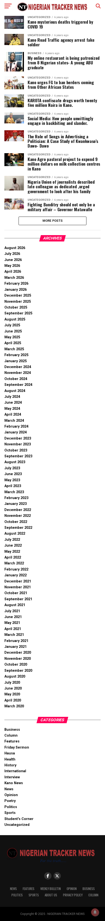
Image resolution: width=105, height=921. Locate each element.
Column (11, 735)
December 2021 (17, 581)
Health (9, 759)
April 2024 (12, 414)
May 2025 (12, 337)
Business (12, 730)
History (10, 765)
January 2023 (15, 504)
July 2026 (12, 254)
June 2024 (13, 402)
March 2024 (14, 421)
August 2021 (14, 605)
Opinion (11, 795)
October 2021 (15, 593)
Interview (12, 777)
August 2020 (14, 676)
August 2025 (14, 319)
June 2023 (13, 474)
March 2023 (14, 492)
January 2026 (15, 290)
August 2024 (14, 391)
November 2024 (17, 373)
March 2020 (14, 706)
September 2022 (18, 528)
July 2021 (12, 611)
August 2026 (14, 248)
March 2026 (14, 278)
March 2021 (14, 635)
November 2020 (17, 659)
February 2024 (16, 426)
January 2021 (15, 647)
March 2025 (14, 349)
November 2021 (17, 587)
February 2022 (16, 569)
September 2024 (18, 385)
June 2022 (13, 545)
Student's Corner (18, 819)
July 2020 (12, 683)
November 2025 (17, 302)
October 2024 (15, 379)
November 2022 (17, 516)
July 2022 (12, 540)
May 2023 (12, 480)
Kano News (13, 783)
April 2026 (12, 272)
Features (12, 741)
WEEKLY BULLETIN (50, 888)
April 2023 (12, 486)
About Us (51, 895)
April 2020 (12, 700)
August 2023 (14, 462)
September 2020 (18, 671)
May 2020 (12, 694)
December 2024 (17, 367)
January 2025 (15, 361)
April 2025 (12, 343)
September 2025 (18, 313)
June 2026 (13, 260)
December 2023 (17, 438)
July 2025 (12, 325)
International (15, 771)
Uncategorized (17, 825)
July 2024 (12, 397)
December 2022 (17, 510)
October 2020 (15, 664)
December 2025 (17, 295)
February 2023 (16, 498)
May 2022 (12, 552)
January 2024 (15, 432)
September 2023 (18, 456)
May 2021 (12, 623)
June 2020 (13, 688)
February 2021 (16, 641)
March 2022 (14, 563)
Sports (10, 813)
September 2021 (18, 599)
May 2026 (12, 266)
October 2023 (15, 450)
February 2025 (16, 355)
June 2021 (13, 617)
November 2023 (17, 444)
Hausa (9, 753)
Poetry (10, 801)
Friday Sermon (16, 747)
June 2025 (13, 331)
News (8, 789)
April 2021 (12, 629)
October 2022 (15, 522)
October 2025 (15, 307)
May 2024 (12, 409)
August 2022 (14, 533)
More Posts (52, 220)
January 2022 (15, 575)
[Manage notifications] (95, 912)
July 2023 (12, 468)
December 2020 (17, 653)
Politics (10, 807)
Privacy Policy (73, 895)
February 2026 (16, 283)
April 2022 (12, 557)
